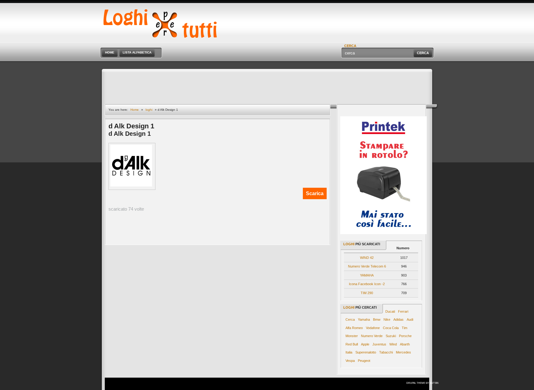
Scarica (315, 193)
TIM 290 (367, 293)
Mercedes (403, 352)
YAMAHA (367, 275)
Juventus (379, 344)
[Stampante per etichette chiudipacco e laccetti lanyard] (383, 233)
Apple (365, 344)
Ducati (390, 311)
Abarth (405, 344)
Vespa (350, 360)
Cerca (350, 319)
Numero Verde (372, 336)
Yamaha (364, 319)
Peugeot (364, 360)
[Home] (164, 41)
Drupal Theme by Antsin (422, 383)
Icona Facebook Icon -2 (367, 284)
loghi (149, 109)
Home (134, 109)
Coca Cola (391, 328)
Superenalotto (365, 352)
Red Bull (351, 344)
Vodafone (373, 328)
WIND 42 (367, 257)
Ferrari (403, 311)
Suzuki (391, 336)
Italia (348, 352)
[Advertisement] (361, 9)
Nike (387, 319)
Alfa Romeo (354, 328)
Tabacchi (386, 352)
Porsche (405, 336)
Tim (404, 328)
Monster (351, 336)
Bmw (376, 319)
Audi (410, 319)
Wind (393, 344)
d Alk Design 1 (129, 133)
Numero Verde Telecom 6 (367, 266)
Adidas (398, 319)
